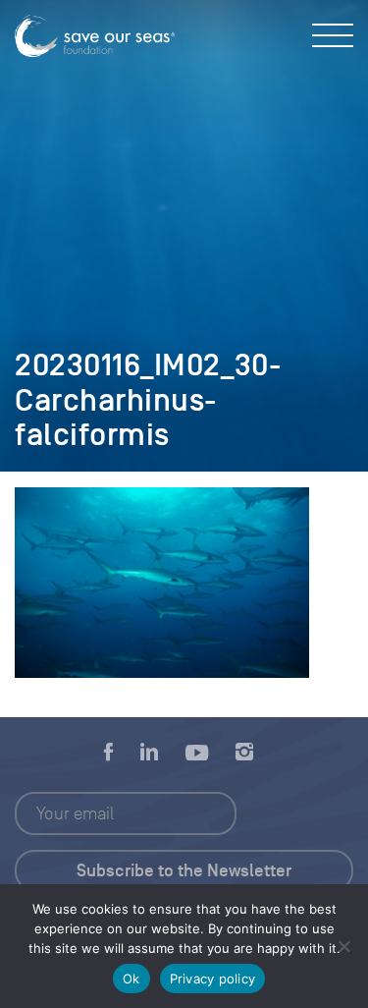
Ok (131, 978)
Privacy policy (213, 978)
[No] (343, 946)
